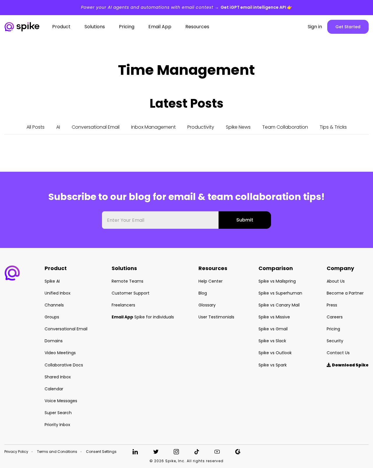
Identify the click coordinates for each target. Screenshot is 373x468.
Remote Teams (127, 281)
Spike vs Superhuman (280, 293)
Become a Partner (345, 293)
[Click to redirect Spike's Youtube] (217, 451)
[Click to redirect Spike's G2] (237, 451)
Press (332, 305)
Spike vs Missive (274, 317)
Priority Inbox (57, 425)
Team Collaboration (285, 127)
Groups (52, 317)
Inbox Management (153, 127)
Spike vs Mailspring (277, 281)
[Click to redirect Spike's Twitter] (156, 451)
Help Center (210, 281)
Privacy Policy (16, 452)
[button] (12, 273)
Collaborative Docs (64, 365)
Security (335, 341)
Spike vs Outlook (275, 353)
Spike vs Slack (272, 341)
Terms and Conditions (57, 452)
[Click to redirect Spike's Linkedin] (135, 451)
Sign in (315, 26)
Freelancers (123, 305)
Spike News (238, 127)
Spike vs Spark (272, 365)
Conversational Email (95, 127)
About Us (336, 281)
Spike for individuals (143, 317)
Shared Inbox (58, 377)
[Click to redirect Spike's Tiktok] (196, 451)
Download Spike (348, 365)
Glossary (207, 305)
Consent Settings (101, 452)
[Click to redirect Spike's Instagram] (176, 451)
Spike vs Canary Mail (279, 305)
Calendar (54, 389)
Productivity (200, 127)
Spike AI (52, 281)
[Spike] (21, 27)
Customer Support (130, 293)
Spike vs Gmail (273, 329)
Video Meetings (60, 353)
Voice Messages (61, 401)
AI (58, 127)
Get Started (347, 27)
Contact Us (338, 353)
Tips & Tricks (333, 127)
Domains (54, 341)
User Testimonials (216, 317)
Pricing (333, 329)
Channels (54, 305)
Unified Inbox (58, 293)
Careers (335, 317)
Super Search (58, 413)
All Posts (36, 127)
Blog (202, 293)
